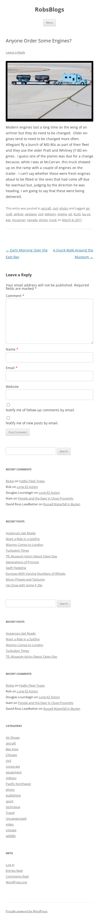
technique (13, 807)
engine (62, 214)
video (10, 824)
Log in (10, 865)
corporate (13, 766)
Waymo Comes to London (24, 544)
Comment (15, 295)
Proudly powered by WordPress (27, 911)
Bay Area (12, 749)
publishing (13, 795)
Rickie (10, 481)
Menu (49, 22)
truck (53, 220)
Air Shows (13, 737)
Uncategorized (16, 818)
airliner (19, 214)
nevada (32, 220)
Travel (10, 813)
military (11, 778)
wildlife (11, 836)
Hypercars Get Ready (21, 533)
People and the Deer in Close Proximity (46, 498)
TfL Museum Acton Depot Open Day (31, 556)
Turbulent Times (17, 550)
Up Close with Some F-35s (24, 585)
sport (9, 801)
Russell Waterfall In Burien (61, 504)
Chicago (11, 755)
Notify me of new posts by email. (32, 423)
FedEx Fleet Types (32, 481)
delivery (50, 214)
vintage (11, 830)
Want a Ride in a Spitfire (23, 539)
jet (70, 214)
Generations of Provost (22, 562)
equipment (14, 772)
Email (12, 367)
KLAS (77, 214)
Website (12, 386)
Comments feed (17, 876)
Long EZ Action (27, 487)
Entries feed (14, 870)
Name (12, 349)
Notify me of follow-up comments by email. (40, 410)
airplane (31, 214)
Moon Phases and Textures (25, 579)
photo (63, 208)
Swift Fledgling (16, 568)
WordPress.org (16, 882)
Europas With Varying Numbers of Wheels (35, 573)
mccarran (18, 220)
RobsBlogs (49, 9)
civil (55, 208)
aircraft (46, 208)
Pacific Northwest (18, 784)
